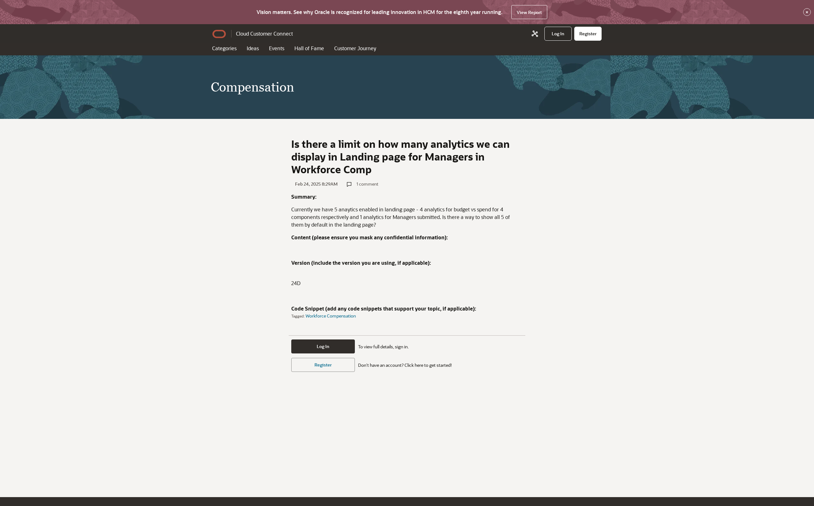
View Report (529, 12)
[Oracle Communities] (535, 34)
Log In (323, 346)
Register (323, 365)
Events (276, 48)
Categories (224, 48)
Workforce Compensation (331, 316)
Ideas (253, 48)
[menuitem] (558, 34)
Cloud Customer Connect (264, 33)
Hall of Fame (309, 48)
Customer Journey (355, 48)
